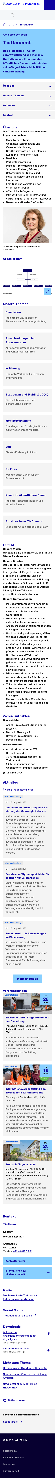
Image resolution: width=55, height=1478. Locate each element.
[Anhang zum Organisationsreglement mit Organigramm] (48, 1333)
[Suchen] (12, 15)
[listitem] (27, 86)
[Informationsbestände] (48, 1350)
